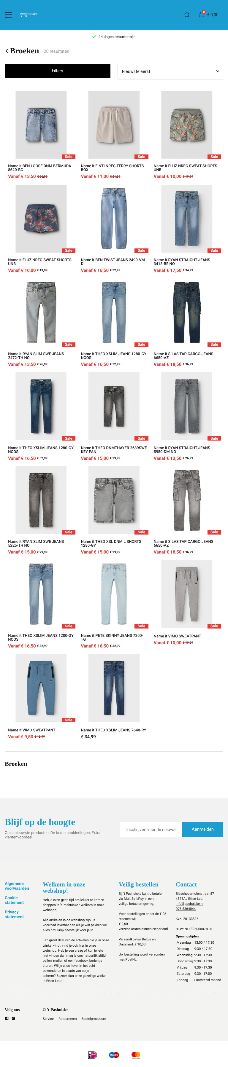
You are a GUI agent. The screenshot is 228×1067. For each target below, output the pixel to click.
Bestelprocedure (94, 1019)
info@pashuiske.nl (189, 904)
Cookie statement (14, 900)
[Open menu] (8, 14)
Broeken (24, 51)
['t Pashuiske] (28, 15)
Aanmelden (203, 829)
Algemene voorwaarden (17, 886)
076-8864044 (186, 909)
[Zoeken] (187, 15)
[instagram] (13, 1019)
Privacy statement (14, 914)
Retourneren (67, 1019)
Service (48, 1019)
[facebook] (7, 1019)
